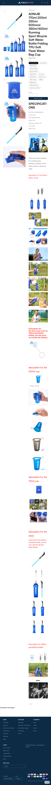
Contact (35, 725)
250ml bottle (33, 65)
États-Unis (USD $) (8, 778)
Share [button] (31, 703)
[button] (3, 2)
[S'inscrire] (24, 766)
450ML (41, 79)
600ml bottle (33, 76)
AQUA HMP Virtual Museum (24, 725)
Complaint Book (6, 753)
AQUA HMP (5, 722)
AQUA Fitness (6, 730)
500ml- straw (42, 76)
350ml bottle (33, 74)
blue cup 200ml (33, 68)
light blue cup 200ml (35, 87)
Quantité (30, 92)
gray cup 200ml (33, 71)
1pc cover (41, 74)
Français (18, 778)
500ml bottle (43, 63)
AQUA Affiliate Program (23, 728)
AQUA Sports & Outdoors (8, 728)
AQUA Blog (20, 722)
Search (4, 739)
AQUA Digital (21, 730)
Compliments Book (7, 756)
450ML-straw (33, 82)
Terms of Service (7, 747)
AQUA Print (5, 733)
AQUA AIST (5, 725)
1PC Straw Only (33, 63)
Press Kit (35, 728)
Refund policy (6, 750)
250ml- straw (33, 79)
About (34, 722)
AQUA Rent (5, 736)
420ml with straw (34, 85)
